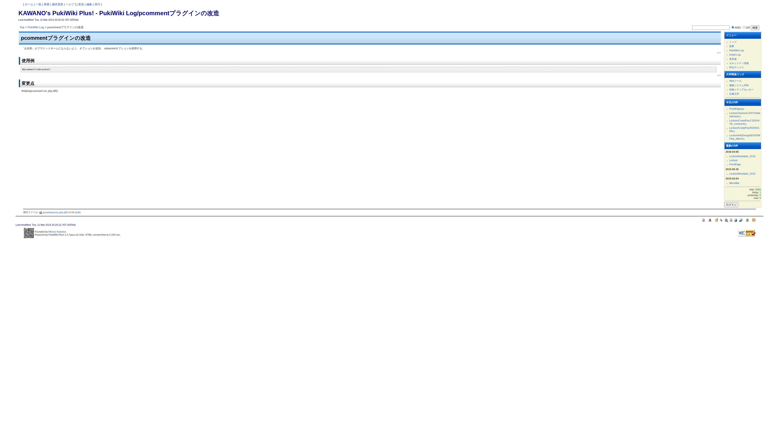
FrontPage (736, 108)
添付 (97, 4)
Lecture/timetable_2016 (742, 156)
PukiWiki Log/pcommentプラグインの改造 (159, 13)
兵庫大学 (734, 93)
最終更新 (57, 4)
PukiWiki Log (36, 27)
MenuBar (734, 183)
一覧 (38, 4)
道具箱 (733, 59)
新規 (81, 4)
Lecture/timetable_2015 (742, 173)
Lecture (733, 160)
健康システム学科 (739, 85)
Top (22, 27)
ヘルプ (70, 4)
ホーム (29, 4)
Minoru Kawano (57, 231)
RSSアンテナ (736, 67)
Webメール (735, 80)
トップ (733, 42)
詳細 (78, 212)
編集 (89, 4)
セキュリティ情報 (739, 63)
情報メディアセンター (741, 89)
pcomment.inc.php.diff (55, 212)
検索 (46, 4)
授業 (731, 46)
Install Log (735, 54)
